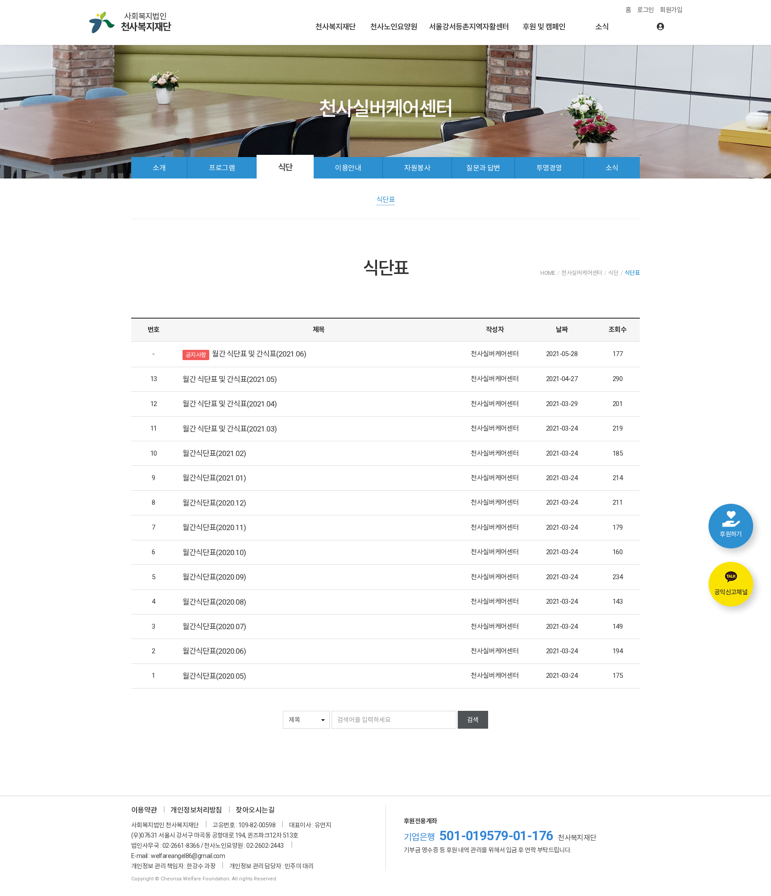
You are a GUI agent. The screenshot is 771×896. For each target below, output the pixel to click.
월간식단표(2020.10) (214, 552)
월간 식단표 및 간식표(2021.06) (259, 353)
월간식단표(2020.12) (214, 502)
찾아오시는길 (255, 810)
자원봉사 (417, 168)
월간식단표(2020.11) (214, 527)
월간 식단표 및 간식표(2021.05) (229, 379)
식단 (285, 167)
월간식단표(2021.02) (214, 453)
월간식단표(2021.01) (214, 477)
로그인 (645, 9)
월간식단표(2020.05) (214, 676)
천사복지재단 (335, 26)
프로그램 (222, 168)
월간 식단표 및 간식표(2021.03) (229, 428)
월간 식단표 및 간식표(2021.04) (229, 403)
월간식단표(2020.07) (214, 626)
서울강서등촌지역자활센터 (469, 26)
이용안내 (348, 168)
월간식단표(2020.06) (214, 651)
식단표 (385, 199)
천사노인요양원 (393, 26)
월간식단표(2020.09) (214, 576)
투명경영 (549, 168)
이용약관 (144, 810)
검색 (473, 719)
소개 (159, 168)
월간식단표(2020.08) (214, 601)
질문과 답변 (483, 168)
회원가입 (671, 9)
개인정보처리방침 (196, 810)
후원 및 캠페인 (543, 26)
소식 (602, 26)
